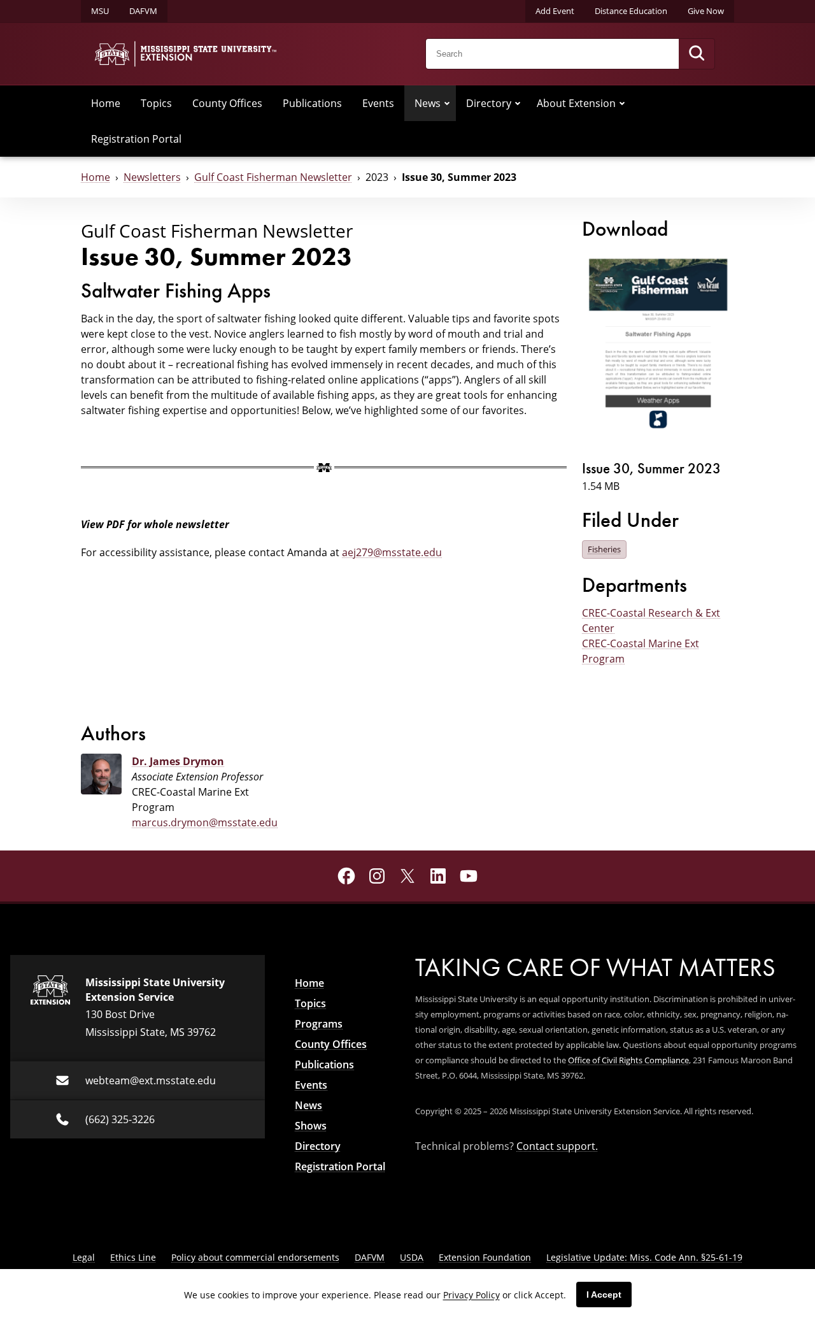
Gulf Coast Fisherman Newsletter (273, 177)
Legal (84, 1257)
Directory (488, 103)
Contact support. (557, 1146)
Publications (312, 103)
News (428, 103)
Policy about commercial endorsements (255, 1257)
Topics (156, 103)
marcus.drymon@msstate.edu (205, 822)
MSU (100, 11)
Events (378, 103)
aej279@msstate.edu (392, 552)
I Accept (603, 1294)
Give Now (706, 11)
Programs (319, 1024)
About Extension (576, 103)
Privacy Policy (471, 1295)
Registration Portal (136, 139)
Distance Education (631, 11)
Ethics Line (133, 1257)
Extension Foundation (485, 1257)
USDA (411, 1257)
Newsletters (152, 177)
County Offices (227, 103)
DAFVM (143, 11)
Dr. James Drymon (178, 761)
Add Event (554, 11)
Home (105, 103)
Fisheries (604, 549)
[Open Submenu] (447, 103)
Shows (311, 1126)
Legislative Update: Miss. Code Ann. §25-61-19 (644, 1257)
